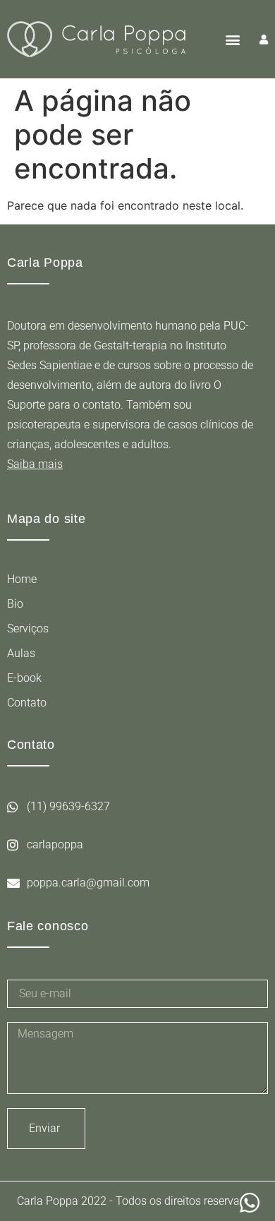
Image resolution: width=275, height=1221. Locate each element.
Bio (15, 603)
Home (22, 579)
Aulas (21, 653)
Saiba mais (35, 464)
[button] (232, 39)
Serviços (28, 628)
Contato (27, 702)
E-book (24, 678)
